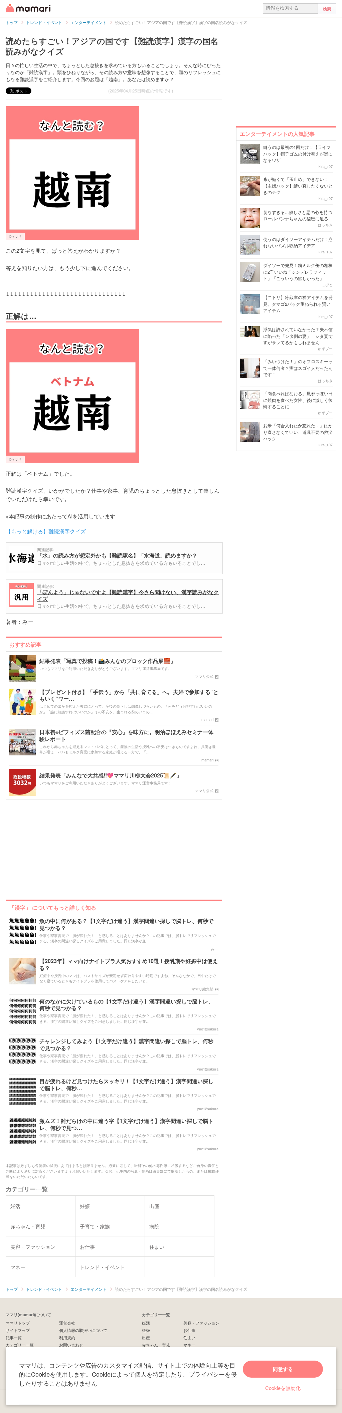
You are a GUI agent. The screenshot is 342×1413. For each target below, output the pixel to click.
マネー (189, 1345)
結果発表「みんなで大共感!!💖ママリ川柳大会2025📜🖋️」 (110, 775)
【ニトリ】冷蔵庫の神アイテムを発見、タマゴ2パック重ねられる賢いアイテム (298, 303)
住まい (189, 1337)
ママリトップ (18, 1323)
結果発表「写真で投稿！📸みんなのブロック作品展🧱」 (107, 661)
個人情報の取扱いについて (83, 1330)
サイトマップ (18, 1330)
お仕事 (189, 1330)
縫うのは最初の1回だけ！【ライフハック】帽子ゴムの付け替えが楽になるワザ (298, 153)
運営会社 (67, 1323)
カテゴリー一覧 (20, 1345)
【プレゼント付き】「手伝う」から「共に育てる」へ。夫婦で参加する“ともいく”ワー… (128, 696)
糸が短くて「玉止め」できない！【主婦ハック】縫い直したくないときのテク (298, 185)
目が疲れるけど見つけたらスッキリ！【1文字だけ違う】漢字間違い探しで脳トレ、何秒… (126, 1085)
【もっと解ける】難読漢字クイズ (46, 531)
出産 (146, 1337)
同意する (283, 1369)
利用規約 (67, 1337)
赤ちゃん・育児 (156, 1345)
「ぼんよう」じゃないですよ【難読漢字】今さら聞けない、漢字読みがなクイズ (128, 595)
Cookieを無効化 (283, 1387)
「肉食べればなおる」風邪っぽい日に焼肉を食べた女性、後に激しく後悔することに (298, 400)
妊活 (146, 1323)
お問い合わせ (71, 1345)
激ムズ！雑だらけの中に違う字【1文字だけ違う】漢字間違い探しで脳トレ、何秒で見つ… (126, 1125)
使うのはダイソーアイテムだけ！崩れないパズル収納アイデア (298, 242)
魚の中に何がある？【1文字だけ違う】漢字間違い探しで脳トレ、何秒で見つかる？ (126, 925)
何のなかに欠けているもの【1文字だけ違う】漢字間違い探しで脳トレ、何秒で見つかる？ (126, 1005)
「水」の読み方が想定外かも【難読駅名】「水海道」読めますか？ (117, 555)
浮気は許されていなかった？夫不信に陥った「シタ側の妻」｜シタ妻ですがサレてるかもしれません (298, 335)
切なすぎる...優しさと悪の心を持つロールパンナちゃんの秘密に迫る (297, 215)
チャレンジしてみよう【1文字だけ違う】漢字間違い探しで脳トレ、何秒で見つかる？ (126, 1045)
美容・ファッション (201, 1323)
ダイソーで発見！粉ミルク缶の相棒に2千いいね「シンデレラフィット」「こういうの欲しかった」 (298, 271)
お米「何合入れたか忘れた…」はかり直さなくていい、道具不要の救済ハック (298, 432)
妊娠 (146, 1330)
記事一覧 (14, 1337)
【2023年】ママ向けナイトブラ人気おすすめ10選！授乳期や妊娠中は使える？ (128, 965)
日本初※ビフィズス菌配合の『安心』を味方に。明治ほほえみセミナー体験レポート (126, 736)
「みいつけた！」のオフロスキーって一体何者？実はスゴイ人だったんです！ (298, 368)
